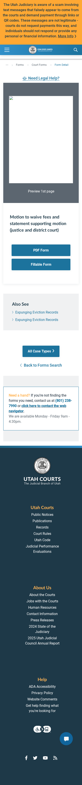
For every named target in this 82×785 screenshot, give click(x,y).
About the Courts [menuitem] (42, 595)
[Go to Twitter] (35, 758)
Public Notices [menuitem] (42, 515)
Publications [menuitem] (42, 521)
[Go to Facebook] (26, 758)
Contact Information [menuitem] (42, 614)
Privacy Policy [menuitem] (42, 693)
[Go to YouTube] (45, 758)
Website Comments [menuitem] (42, 699)
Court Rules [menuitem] (42, 534)
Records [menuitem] (42, 527)
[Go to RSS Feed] (55, 758)
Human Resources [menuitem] (42, 607)
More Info (65, 36)
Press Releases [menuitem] (42, 620)
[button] (41, 351)
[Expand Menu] (6, 49)
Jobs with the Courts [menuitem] (42, 601)
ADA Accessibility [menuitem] (42, 686)
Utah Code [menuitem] (42, 540)
